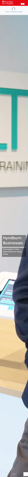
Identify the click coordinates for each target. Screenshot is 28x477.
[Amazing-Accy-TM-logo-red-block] (7, 1)
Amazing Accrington (16, 12)
